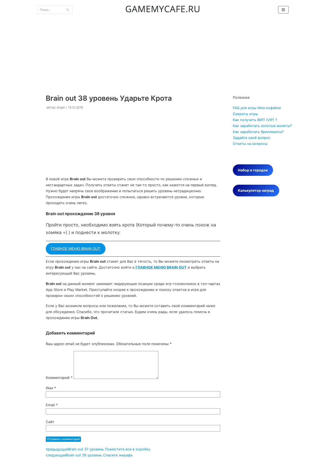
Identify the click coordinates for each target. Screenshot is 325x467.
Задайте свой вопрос (251, 137)
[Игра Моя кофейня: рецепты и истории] (162, 9)
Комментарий (59, 377)
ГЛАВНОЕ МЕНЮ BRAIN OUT (75, 248)
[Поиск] (68, 9)
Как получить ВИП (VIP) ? (255, 120)
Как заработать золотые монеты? (262, 125)
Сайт (50, 422)
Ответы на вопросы (250, 143)
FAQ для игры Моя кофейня (257, 108)
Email (52, 405)
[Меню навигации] (283, 9)
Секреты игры (245, 114)
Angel (61, 107)
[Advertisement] (162, 53)
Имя (51, 388)
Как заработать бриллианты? (258, 131)
